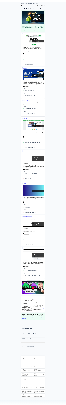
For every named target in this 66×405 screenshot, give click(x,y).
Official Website (27, 86)
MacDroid (25, 33)
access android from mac (25, 299)
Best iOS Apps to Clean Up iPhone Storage (38, 379)
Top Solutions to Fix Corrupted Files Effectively (38, 366)
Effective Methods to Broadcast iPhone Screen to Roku (27, 392)
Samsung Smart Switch (27, 216)
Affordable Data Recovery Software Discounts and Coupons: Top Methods (26, 396)
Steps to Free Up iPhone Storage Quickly (38, 371)
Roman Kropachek (25, 5)
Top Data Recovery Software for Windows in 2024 (26, 371)
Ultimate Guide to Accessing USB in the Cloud (39, 392)
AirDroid (25, 68)
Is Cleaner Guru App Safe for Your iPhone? (26, 358)
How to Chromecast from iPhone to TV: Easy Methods (39, 375)
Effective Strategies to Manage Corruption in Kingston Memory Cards (39, 362)
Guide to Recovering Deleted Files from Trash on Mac (27, 387)
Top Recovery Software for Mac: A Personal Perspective (26, 383)
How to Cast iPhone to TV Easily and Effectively (38, 383)
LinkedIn (35, 403)
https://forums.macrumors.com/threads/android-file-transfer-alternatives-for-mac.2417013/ (33, 318)
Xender (24, 183)
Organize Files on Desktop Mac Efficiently (38, 358)
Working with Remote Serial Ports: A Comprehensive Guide (26, 375)
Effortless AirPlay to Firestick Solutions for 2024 (39, 387)
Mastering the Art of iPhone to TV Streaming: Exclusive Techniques (38, 396)
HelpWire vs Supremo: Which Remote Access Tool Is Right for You (26, 379)
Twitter (31, 403)
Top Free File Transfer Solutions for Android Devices (33, 280)
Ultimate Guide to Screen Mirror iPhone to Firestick (27, 362)
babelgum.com (3, 0)
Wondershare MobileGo (27, 247)
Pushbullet (25, 118)
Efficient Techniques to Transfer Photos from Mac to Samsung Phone (27, 366)
